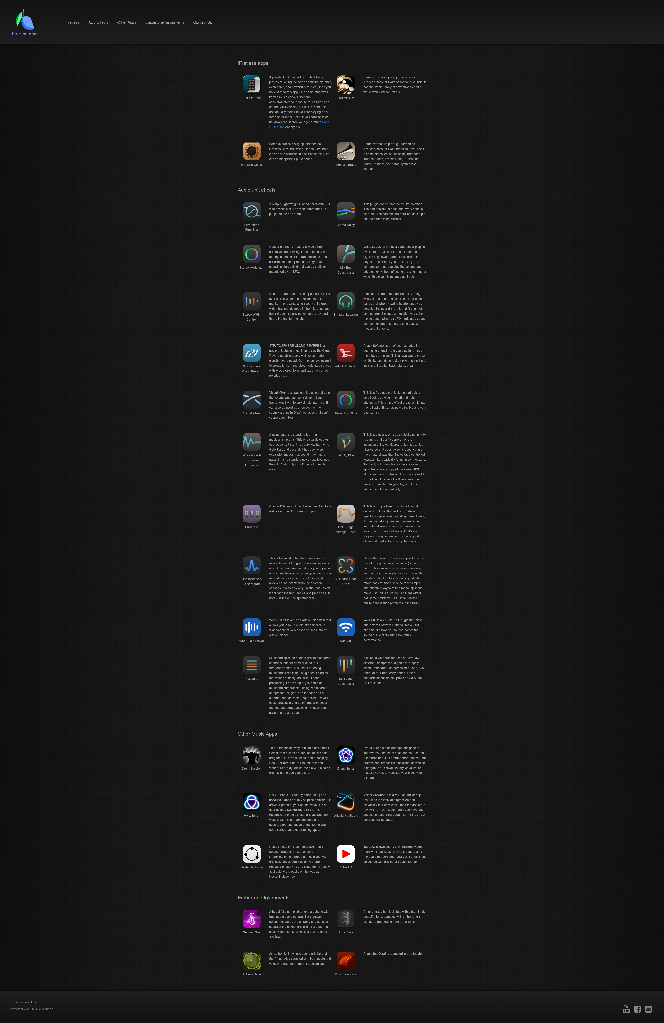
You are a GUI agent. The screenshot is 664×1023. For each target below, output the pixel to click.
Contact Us (202, 22)
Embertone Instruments (164, 22)
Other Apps (126, 22)
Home (14, 1002)
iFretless (72, 22)
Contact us (28, 1002)
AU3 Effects (98, 22)
